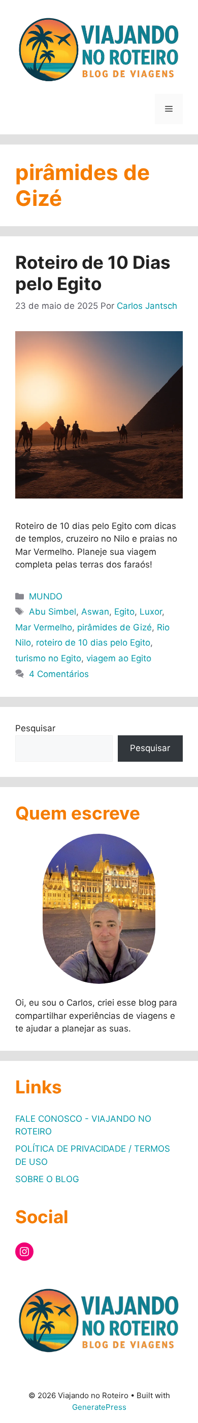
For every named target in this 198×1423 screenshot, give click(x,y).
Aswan (95, 612)
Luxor (151, 612)
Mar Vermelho (43, 627)
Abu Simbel (52, 612)
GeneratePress (99, 1407)
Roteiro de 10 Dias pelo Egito (93, 273)
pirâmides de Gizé (114, 627)
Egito (124, 612)
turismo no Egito (48, 658)
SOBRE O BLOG (47, 1179)
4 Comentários (59, 674)
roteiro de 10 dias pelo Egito (93, 642)
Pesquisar (35, 728)
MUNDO (45, 596)
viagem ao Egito (118, 658)
